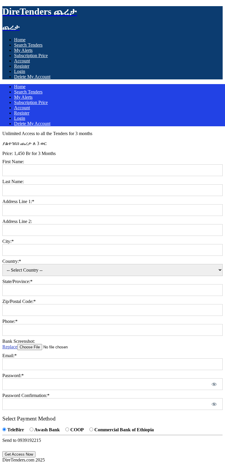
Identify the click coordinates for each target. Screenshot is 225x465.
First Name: (13, 161)
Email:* (9, 355)
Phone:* (10, 321)
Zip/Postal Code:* (19, 301)
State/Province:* (17, 281)
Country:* (11, 261)
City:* (8, 241)
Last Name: (13, 181)
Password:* (13, 375)
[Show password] (214, 384)
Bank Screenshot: (18, 341)
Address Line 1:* (18, 201)
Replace (9, 346)
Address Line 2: (17, 221)
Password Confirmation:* (26, 395)
